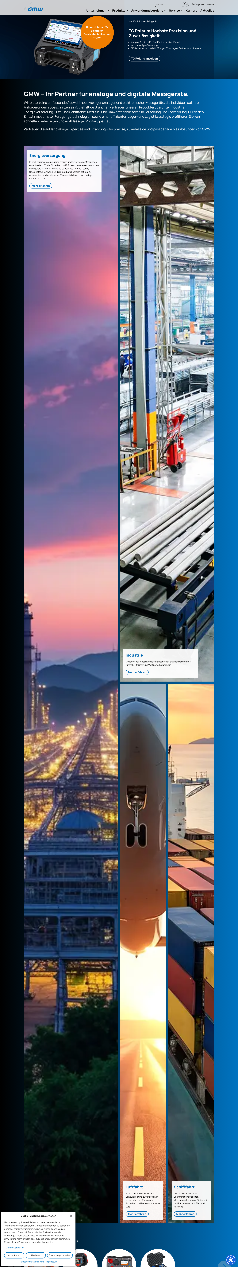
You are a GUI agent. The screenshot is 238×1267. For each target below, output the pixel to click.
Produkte (118, 10)
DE (208, 4)
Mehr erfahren (41, 186)
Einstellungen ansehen (60, 1255)
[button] (71, 1216)
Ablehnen (35, 1255)
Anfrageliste (198, 4)
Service (174, 10)
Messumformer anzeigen (148, 60)
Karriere (191, 10)
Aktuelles (207, 10)
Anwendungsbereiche (147, 10)
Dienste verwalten (15, 1247)
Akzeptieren (14, 1255)
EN (212, 4)
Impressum (51, 1261)
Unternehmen (96, 10)
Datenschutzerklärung (32, 1261)
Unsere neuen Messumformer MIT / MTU (149, 19)
